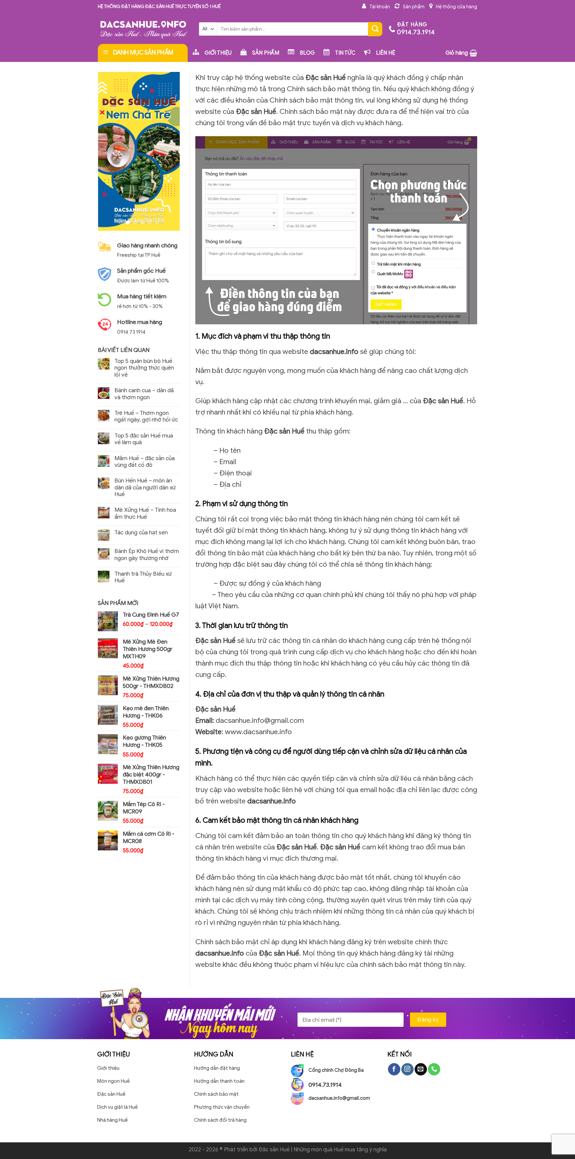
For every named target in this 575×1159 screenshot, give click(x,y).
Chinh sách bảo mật (216, 1094)
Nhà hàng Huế (112, 1120)
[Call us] (434, 1069)
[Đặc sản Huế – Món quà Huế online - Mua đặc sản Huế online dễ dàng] (143, 29)
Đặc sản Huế (274, 1149)
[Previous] (108, 151)
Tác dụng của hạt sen (141, 532)
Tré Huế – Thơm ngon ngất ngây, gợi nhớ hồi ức (146, 416)
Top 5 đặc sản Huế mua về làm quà (143, 439)
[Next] (170, 151)
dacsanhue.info (334, 351)
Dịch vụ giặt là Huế (117, 1107)
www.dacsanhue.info (258, 731)
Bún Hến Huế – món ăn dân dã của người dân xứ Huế (145, 487)
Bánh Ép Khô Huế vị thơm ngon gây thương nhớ (146, 554)
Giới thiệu (108, 1068)
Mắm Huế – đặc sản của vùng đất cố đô (144, 461)
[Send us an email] (421, 1069)
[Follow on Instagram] (407, 1069)
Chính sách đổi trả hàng (220, 1120)
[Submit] (375, 29)
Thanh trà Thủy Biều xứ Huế (143, 577)
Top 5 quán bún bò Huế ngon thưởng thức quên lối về (144, 368)
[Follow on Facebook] (394, 1069)
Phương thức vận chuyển (222, 1107)
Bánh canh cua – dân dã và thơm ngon (144, 394)
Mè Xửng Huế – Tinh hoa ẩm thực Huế (145, 513)
